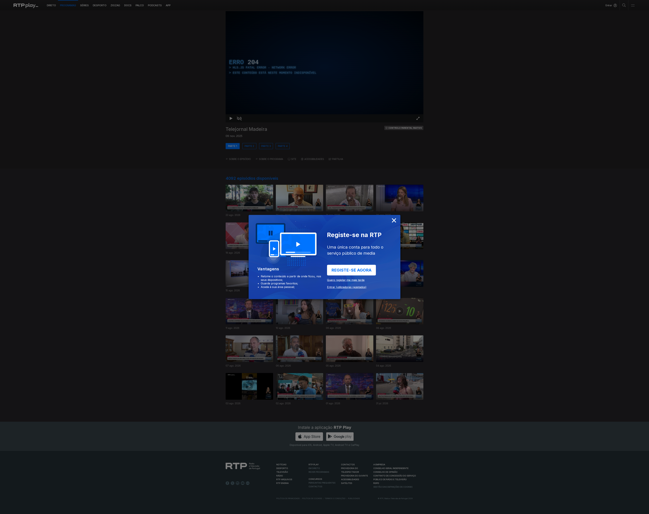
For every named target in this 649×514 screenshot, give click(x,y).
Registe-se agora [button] (351, 270)
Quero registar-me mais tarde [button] (346, 280)
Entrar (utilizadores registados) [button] (346, 287)
